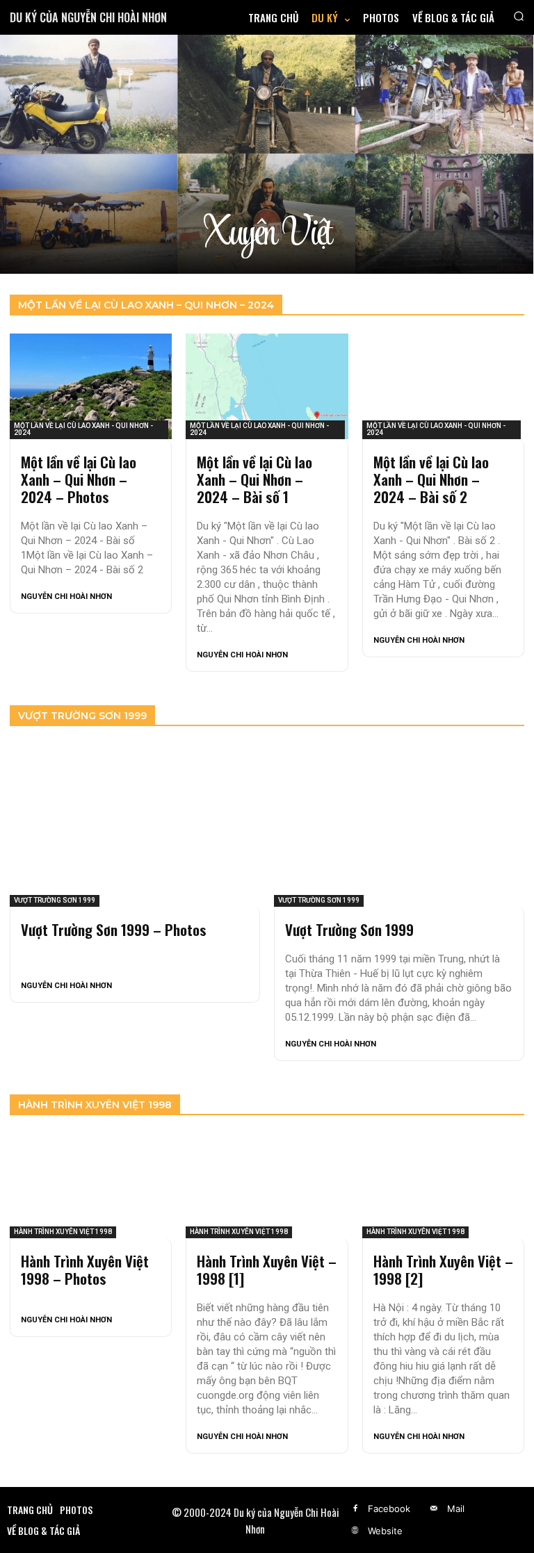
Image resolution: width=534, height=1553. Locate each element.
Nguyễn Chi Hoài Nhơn (66, 596)
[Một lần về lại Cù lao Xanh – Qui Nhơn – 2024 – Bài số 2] (443, 386)
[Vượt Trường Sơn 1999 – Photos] (135, 825)
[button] (518, 16)
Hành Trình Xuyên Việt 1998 (63, 1231)
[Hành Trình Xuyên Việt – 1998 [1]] (267, 1186)
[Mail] (434, 1509)
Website (385, 1530)
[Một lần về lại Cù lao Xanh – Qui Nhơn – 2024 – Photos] (91, 386)
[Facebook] (355, 1509)
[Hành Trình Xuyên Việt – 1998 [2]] (443, 1186)
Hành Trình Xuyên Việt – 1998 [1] (267, 1269)
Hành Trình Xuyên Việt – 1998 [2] (443, 1269)
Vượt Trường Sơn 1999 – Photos (114, 929)
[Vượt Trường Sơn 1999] (399, 825)
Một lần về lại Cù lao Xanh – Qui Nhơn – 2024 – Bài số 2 (431, 479)
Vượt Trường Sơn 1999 (54, 900)
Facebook (389, 1508)
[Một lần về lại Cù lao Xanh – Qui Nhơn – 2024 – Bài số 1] (267, 386)
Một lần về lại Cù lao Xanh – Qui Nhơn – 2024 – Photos (78, 479)
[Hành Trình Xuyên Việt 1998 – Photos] (91, 1186)
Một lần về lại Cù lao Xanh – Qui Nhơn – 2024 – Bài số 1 (254, 479)
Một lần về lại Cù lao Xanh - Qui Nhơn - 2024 (83, 429)
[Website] (355, 1531)
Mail (455, 1508)
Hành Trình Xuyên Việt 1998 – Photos (85, 1269)
